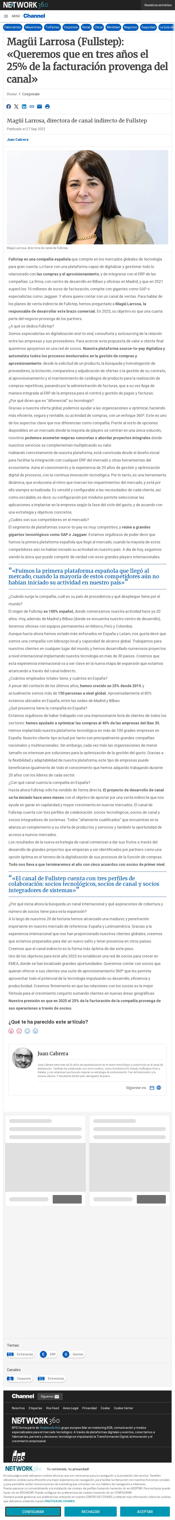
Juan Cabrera (17, 140)
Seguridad (148, 27)
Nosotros (18, 1408)
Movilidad (113, 27)
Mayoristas (33, 27)
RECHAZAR (91, 1511)
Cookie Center (123, 1408)
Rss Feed (52, 1408)
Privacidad (89, 1408)
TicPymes (52, 27)
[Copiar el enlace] (31, 106)
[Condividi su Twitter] (16, 106)
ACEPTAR (145, 1511)
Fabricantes (12, 27)
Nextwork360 (50, 1428)
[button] (11, 16)
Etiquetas (35, 1408)
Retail (86, 27)
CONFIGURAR (33, 1511)
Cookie (105, 1408)
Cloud (98, 27)
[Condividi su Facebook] (8, 106)
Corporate (71, 27)
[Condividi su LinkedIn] (24, 106)
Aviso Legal (70, 1408)
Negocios (130, 27)
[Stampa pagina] (47, 106)
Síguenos (47, 1396)
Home (12, 94)
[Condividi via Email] (39, 106)
